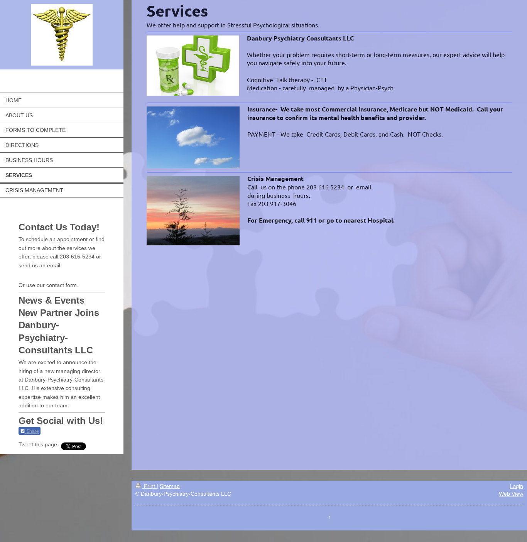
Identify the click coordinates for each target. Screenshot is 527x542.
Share (32, 431)
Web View (511, 494)
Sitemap (170, 486)
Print (149, 486)
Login (516, 486)
